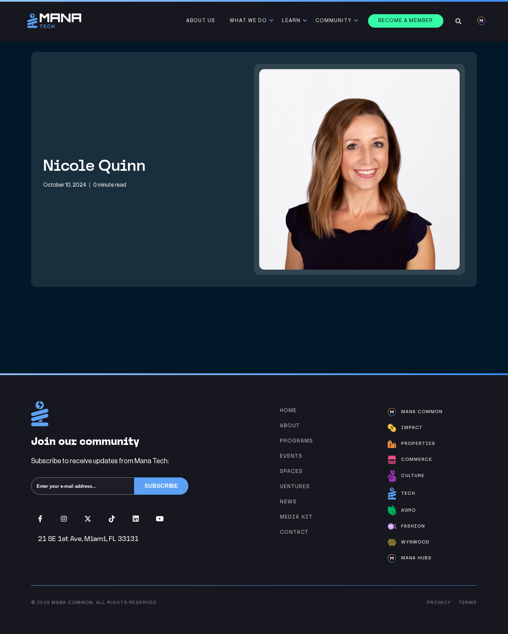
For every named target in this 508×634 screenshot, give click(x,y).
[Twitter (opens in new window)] (88, 518)
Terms (468, 602)
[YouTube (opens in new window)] (159, 518)
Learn (291, 20)
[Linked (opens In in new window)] (135, 518)
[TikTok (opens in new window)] (112, 518)
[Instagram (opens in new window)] (64, 518)
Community (334, 20)
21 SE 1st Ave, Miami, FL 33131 (88, 538)
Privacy (439, 602)
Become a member (405, 20)
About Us (200, 20)
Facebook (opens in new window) (40, 518)
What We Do (248, 20)
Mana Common (72, 602)
